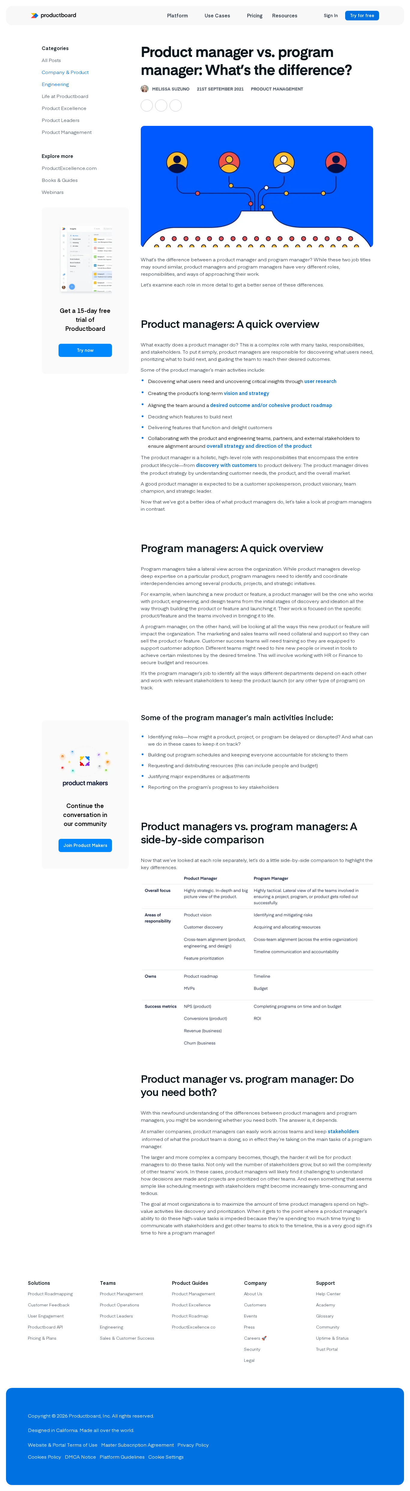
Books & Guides (60, 180)
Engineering (55, 84)
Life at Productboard (65, 96)
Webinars (53, 192)
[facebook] (333, 1436)
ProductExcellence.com (69, 168)
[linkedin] (376, 1436)
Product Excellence (64, 108)
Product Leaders (61, 120)
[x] (354, 1436)
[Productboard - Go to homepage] (53, 15)
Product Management (67, 132)
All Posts (51, 60)
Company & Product (65, 72)
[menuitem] (181, 15)
